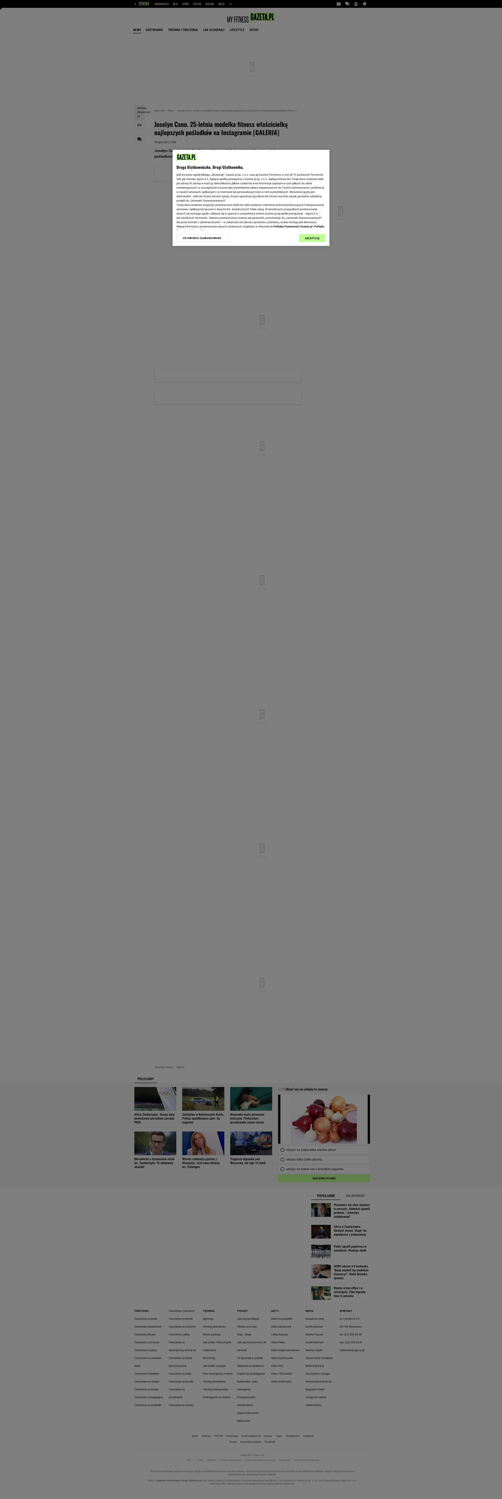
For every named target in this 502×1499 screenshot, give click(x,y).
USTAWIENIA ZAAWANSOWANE (202, 238)
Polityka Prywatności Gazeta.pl (293, 226)
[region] (251, 198)
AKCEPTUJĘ (312, 238)
